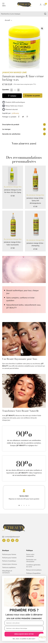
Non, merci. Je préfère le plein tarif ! (24, 638)
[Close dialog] (44, 577)
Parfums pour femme (9, 554)
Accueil (7, 20)
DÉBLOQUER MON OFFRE (24, 634)
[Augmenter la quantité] (18, 90)
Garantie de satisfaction (11, 134)
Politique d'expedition (33, 573)
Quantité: (5, 90)
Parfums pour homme (9, 558)
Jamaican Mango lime (14, 72)
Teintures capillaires (9, 567)
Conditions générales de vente (33, 566)
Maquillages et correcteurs (7, 571)
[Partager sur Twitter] (23, 117)
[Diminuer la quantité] (11, 90)
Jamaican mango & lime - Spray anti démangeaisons (35, 200)
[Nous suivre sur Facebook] (4, 540)
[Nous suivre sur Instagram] (8, 540)
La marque (6, 129)
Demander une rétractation (31, 560)
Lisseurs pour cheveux (9, 564)
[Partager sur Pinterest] (27, 117)
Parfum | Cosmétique (9, 561)
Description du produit (10, 124)
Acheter (13, 96)
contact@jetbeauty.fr (12, 537)
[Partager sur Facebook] (19, 117)
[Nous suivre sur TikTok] (17, 540)
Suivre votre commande (30, 555)
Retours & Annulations (33, 570)
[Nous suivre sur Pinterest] (12, 540)
